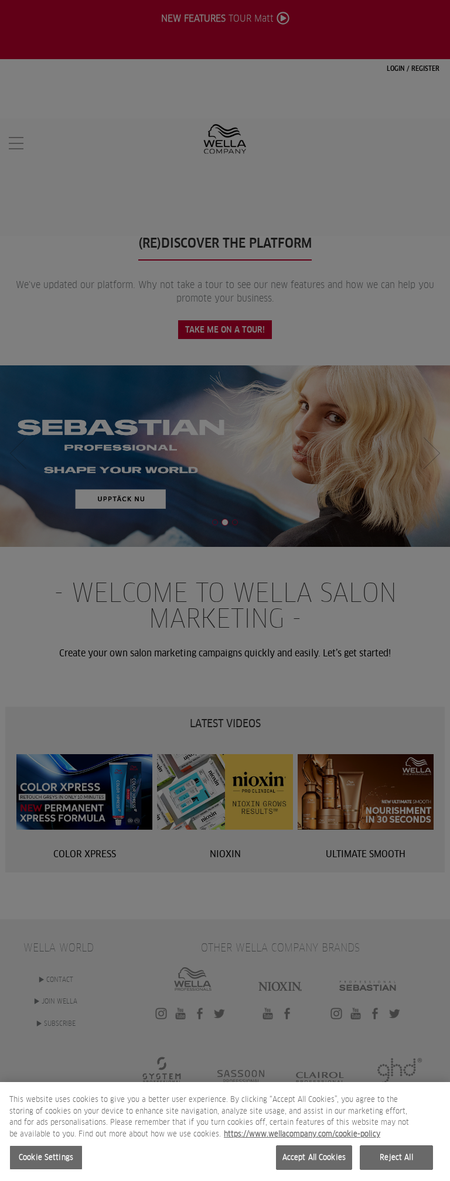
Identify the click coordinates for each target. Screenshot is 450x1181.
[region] (225, 1131)
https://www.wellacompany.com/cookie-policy (302, 1133)
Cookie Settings (46, 1157)
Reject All (396, 1157)
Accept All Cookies (314, 1157)
